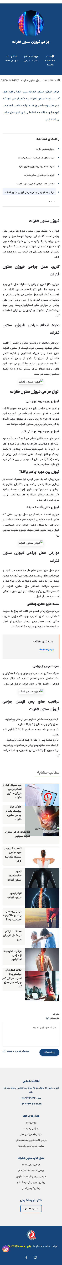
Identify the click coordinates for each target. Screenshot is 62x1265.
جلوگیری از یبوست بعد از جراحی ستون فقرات (14, 813)
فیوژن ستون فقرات (45, 149)
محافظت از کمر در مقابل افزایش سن (12, 935)
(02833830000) (15, 1246)
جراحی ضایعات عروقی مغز (31, 1146)
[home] (58, 80)
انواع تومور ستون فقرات (14, 895)
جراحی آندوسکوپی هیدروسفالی (31, 1140)
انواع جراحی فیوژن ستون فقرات (39, 175)
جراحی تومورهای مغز (31, 1134)
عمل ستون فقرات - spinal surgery (21, 80)
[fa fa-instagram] (35, 1257)
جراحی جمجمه (46, 649)
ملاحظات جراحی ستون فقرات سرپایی (17, 834)
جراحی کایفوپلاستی (31, 1188)
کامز (29, 1246)
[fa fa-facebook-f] (26, 1257)
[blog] (42, 792)
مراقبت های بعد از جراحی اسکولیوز (12, 955)
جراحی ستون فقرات (31, 1164)
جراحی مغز (31, 1122)
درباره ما (33, 1208)
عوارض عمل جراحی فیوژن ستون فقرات (36, 183)
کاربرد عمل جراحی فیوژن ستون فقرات (36, 157)
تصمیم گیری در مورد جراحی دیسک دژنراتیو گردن (13, 855)
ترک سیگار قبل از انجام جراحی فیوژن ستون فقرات (12, 791)
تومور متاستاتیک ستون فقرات (14, 876)
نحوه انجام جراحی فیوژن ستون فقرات (36, 166)
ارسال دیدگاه (49, 1052)
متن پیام (54, 1018)
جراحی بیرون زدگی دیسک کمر (31, 1182)
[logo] (31, 1235)
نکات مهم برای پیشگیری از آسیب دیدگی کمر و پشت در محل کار (12, 978)
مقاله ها (49, 80)
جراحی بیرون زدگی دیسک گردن (31, 1176)
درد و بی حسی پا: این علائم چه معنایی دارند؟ (12, 915)
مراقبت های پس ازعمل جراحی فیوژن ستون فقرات (30, 192)
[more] (52, 200)
